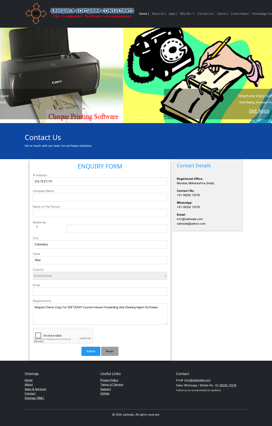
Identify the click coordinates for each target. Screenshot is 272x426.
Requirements (42, 301)
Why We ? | (187, 14)
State (36, 254)
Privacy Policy (109, 380)
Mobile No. (40, 222)
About (29, 384)
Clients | (222, 14)
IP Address (40, 175)
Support (105, 389)
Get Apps (136, 110)
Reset (110, 351)
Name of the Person (46, 207)
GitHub (104, 393)
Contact (30, 393)
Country (38, 269)
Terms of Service (111, 384)
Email (36, 285)
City (35, 238)
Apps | (173, 14)
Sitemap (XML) (34, 398)
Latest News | (240, 14)
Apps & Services (35, 389)
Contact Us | (206, 14)
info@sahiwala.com (197, 380)
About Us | (159, 14)
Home (29, 380)
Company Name (43, 191)
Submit (91, 351)
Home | (144, 14)
